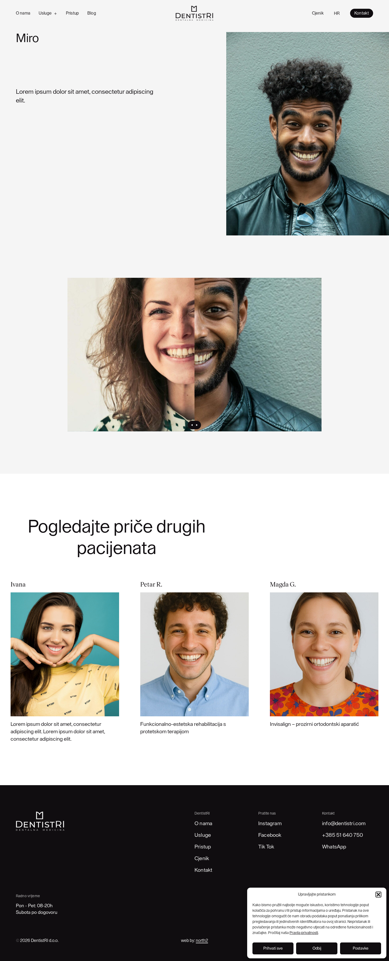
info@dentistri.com (344, 823)
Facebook (270, 835)
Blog (91, 13)
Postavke (360, 948)
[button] (378, 894)
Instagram (270, 823)
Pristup (72, 13)
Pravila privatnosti (304, 933)
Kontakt (203, 870)
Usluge (45, 13)
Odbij (317, 948)
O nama (23, 13)
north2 (202, 940)
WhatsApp (334, 847)
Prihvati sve (273, 948)
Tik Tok (266, 847)
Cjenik (318, 13)
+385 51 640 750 (342, 835)
